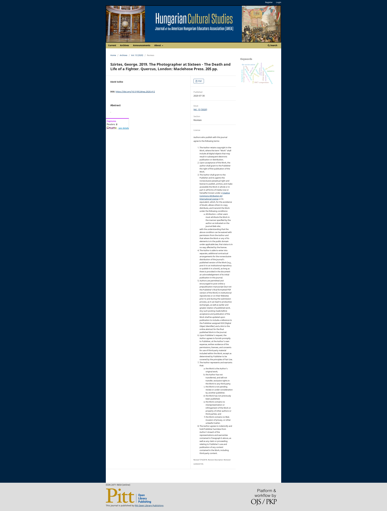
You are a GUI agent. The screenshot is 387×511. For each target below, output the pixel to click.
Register (269, 2)
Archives (124, 45)
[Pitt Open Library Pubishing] (128, 502)
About (157, 45)
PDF (200, 81)
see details (124, 127)
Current (112, 45)
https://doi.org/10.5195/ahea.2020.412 (135, 91)
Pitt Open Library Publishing (149, 505)
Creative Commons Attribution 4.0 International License (215, 196)
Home (113, 55)
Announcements (141, 45)
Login (278, 2)
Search (273, 45)
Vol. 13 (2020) (137, 55)
